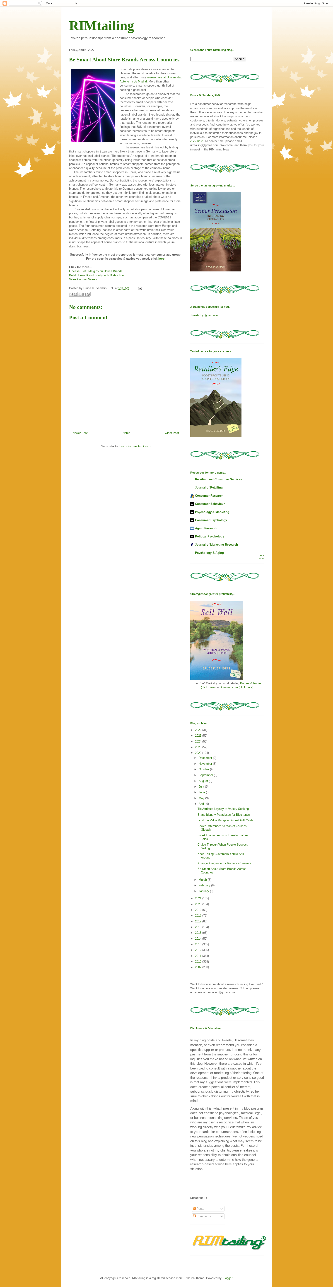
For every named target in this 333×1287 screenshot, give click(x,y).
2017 (198, 921)
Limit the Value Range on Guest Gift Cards (225, 820)
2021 (198, 898)
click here (196, 141)
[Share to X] (79, 294)
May (202, 798)
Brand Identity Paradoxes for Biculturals (224, 814)
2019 (198, 910)
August (204, 781)
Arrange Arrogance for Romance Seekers (224, 863)
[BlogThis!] (75, 294)
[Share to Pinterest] (88, 294)
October (204, 769)
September (206, 775)
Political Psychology (209, 536)
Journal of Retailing (209, 487)
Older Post (172, 433)
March (203, 879)
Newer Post (80, 433)
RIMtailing (101, 25)
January (204, 891)
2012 (198, 950)
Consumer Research (209, 495)
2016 (198, 927)
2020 (198, 904)
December (206, 758)
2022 (198, 753)
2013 (198, 944)
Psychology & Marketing (212, 512)
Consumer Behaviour (210, 504)
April (202, 804)
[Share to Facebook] (84, 294)
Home (126, 433)
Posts (200, 1208)
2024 (198, 741)
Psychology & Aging (209, 552)
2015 (198, 932)
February (205, 885)
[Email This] (71, 294)
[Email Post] (139, 288)
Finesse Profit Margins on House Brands (95, 271)
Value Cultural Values (83, 279)
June (202, 792)
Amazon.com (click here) (236, 687)
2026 (198, 730)
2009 (198, 967)
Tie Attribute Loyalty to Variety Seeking (223, 808)
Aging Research (206, 528)
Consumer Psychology (211, 520)
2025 (198, 735)
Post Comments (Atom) (134, 446)
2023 (198, 747)
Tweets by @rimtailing (204, 315)
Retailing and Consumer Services (218, 479)
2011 (198, 956)
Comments (203, 1216)
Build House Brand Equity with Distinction (96, 275)
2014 (198, 938)
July (202, 786)
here (161, 258)
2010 (198, 961)
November (206, 763)
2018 (198, 915)
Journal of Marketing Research (216, 544)
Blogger (227, 1278)
